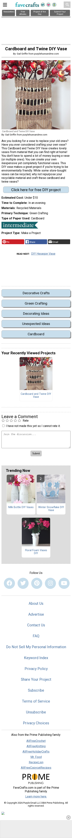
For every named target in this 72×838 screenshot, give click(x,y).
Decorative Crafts (36, 293)
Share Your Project (36, 679)
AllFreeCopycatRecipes (36, 767)
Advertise (36, 614)
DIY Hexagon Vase (43, 253)
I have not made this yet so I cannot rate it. (33, 426)
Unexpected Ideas (36, 324)
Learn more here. (36, 796)
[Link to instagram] (50, 583)
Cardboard (36, 334)
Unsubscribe (36, 712)
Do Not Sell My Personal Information (36, 647)
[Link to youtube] (64, 583)
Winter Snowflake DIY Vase (51, 509)
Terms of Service (36, 701)
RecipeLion (36, 762)
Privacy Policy (36, 668)
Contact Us (36, 625)
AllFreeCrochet (36, 741)
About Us (36, 603)
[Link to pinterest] (36, 583)
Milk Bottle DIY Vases (21, 507)
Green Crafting (36, 303)
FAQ (36, 636)
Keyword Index (36, 658)
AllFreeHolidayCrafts (36, 751)
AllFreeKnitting (36, 746)
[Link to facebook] (9, 583)
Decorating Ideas (36, 313)
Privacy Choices (36, 723)
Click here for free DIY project (36, 190)
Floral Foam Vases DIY (36, 552)
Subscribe (36, 690)
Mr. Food (36, 757)
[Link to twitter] (23, 583)
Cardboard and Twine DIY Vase (36, 395)
